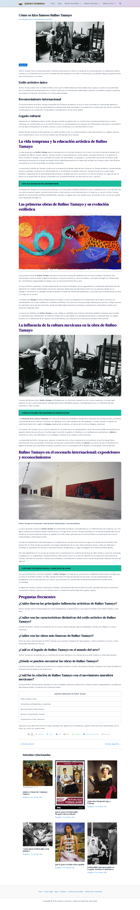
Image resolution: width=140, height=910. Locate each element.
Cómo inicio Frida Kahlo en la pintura (36, 849)
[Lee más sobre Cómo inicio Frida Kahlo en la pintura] (38, 834)
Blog (56, 892)
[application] (80, 3)
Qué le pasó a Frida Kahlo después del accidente (66, 813)
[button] (120, 3)
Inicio (40, 892)
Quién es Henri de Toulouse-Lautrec (35, 793)
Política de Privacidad (93, 892)
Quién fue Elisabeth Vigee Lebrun (98, 802)
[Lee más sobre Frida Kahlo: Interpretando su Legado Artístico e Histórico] (102, 843)
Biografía (23, 65)
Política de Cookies (75, 892)
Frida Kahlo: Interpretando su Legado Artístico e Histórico (100, 868)
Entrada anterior (26, 744)
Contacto (63, 892)
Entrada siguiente (113, 744)
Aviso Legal (48, 892)
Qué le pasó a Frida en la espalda (69, 864)
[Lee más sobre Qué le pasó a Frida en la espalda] (70, 842)
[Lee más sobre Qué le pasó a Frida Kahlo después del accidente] (70, 785)
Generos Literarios (34, 3)
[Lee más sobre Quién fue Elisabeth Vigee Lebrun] (102, 779)
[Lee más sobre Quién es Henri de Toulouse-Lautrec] (38, 775)
